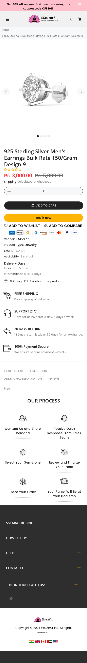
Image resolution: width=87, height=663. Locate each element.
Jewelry (31, 245)
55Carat (22, 239)
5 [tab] (49, 136)
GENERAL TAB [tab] (13, 371)
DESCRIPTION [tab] (38, 371)
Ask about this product (46, 281)
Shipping (10, 182)
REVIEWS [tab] (53, 378)
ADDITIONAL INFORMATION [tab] (23, 378)
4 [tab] (46, 136)
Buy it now (43, 217)
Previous (6, 91)
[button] (12, 169)
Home (5, 30)
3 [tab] (43, 136)
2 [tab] (41, 136)
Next (81, 91)
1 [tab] (38, 136)
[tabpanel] (43, 89)
